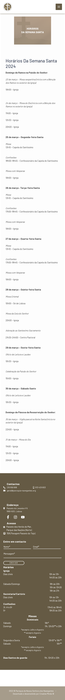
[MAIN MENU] (59, 7)
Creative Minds (45, 694)
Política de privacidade (32, 676)
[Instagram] (15, 517)
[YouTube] (22, 517)
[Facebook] (8, 517)
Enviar (14, 563)
